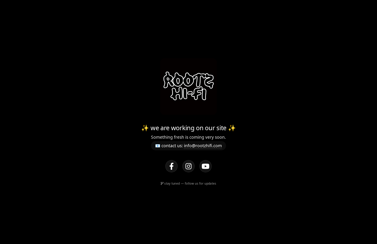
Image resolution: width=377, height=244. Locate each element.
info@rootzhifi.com (203, 146)
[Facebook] (171, 166)
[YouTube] (205, 166)
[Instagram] (188, 166)
